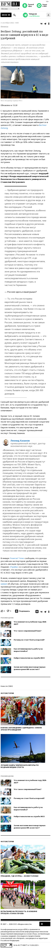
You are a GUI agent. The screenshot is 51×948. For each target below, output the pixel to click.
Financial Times (17, 558)
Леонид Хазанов (20, 440)
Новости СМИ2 (7, 686)
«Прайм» (13, 567)
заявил (4, 583)
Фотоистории (7, 693)
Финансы (4, 26)
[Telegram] (45, 23)
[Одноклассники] (48, 23)
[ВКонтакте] (41, 23)
